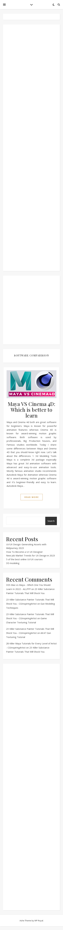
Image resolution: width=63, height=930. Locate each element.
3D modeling (12, 563)
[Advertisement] (31, 147)
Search (51, 520)
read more (31, 497)
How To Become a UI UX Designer (24, 551)
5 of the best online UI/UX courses (24, 559)
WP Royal (38, 920)
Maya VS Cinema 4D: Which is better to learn (31, 409)
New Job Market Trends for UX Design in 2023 (30, 555)
